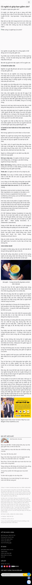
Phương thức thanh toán (7, 537)
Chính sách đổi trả (5, 541)
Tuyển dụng (4, 551)
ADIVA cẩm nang (5, 563)
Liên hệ (3, 557)
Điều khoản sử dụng (6, 555)
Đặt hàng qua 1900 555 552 (8, 535)
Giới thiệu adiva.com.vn (7, 549)
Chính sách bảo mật (6, 553)
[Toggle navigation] (29, 2)
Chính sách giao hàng (6, 539)
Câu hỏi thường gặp (6, 542)
